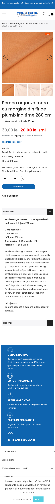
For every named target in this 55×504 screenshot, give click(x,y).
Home (4, 23)
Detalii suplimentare (30, 171)
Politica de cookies (21, 499)
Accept (38, 499)
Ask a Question (10, 195)
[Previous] (5, 57)
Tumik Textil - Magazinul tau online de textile (25, 152)
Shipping (17, 135)
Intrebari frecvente (21, 440)
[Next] (49, 57)
